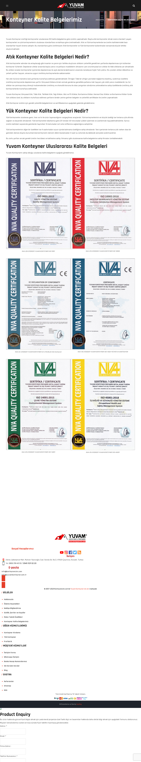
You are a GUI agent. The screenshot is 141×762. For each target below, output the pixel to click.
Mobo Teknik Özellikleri (13, 617)
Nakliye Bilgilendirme (12, 608)
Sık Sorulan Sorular (12, 666)
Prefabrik (8, 641)
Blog (5, 670)
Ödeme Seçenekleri (12, 604)
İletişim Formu (10, 652)
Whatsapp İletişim (11, 657)
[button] (134, 5)
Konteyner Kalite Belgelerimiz (16, 621)
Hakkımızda (8, 599)
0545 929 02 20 (29, 563)
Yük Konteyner (10, 637)
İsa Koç (79, 704)
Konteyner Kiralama (12, 632)
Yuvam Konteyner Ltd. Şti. (80, 589)
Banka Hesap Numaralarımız (15, 661)
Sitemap (7, 686)
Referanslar (9, 681)
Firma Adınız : (5, 746)
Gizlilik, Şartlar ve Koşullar (14, 612)
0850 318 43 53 (15, 563)
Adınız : (3, 726)
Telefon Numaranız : (8, 756)
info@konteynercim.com (12, 571)
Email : (3, 736)
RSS (5, 690)
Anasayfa (100, 20)
